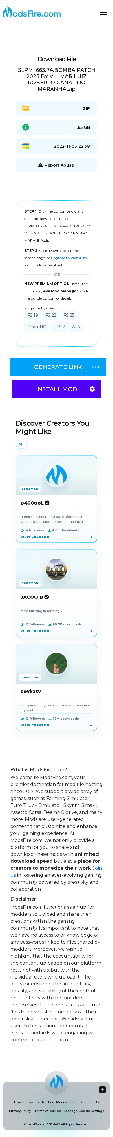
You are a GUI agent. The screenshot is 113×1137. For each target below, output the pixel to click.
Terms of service (47, 1111)
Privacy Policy (20, 1111)
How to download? (29, 1102)
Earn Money (57, 1102)
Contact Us (90, 1102)
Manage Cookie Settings (84, 1111)
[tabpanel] (56, 273)
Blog (74, 1102)
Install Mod (56, 389)
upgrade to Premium (69, 258)
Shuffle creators (22, 444)
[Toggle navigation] (103, 12)
